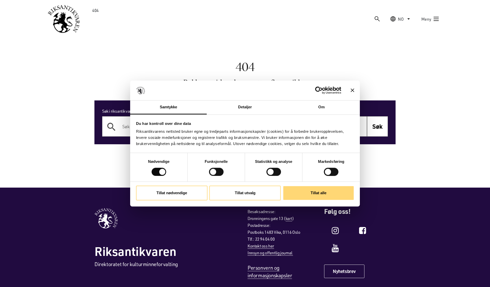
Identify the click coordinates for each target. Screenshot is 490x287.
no (401, 19)
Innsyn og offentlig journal (270, 252)
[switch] (216, 172)
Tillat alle (318, 193)
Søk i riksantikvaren (118, 111)
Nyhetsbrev (344, 271)
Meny (426, 19)
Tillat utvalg (245, 193)
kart (289, 218)
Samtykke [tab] (168, 107)
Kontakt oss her (261, 246)
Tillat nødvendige (171, 193)
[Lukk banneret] (352, 90)
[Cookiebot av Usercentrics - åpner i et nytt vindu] (319, 90)
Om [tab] (321, 107)
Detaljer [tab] (245, 107)
